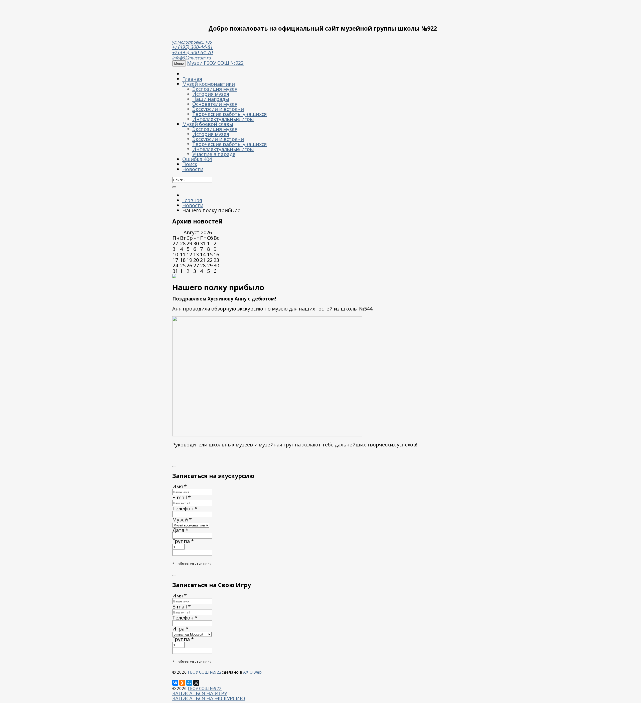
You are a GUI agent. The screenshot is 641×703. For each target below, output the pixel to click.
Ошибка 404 (197, 159)
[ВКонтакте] (175, 683)
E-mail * (181, 497)
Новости (192, 169)
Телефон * (185, 508)
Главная (192, 78)
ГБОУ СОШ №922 (205, 672)
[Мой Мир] (189, 683)
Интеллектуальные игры (223, 119)
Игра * (180, 628)
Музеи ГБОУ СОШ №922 (215, 62)
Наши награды (210, 99)
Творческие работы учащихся (229, 114)
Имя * (179, 486)
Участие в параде (213, 154)
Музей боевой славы (207, 124)
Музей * (182, 519)
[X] (196, 683)
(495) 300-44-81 (192, 47)
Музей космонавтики (208, 84)
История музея (210, 94)
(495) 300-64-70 (192, 52)
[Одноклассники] (182, 683)
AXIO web (252, 672)
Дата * (180, 530)
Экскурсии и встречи (218, 109)
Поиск (189, 164)
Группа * (183, 541)
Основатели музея (214, 104)
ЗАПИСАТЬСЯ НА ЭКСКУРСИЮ (208, 698)
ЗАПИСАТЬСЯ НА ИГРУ (199, 693)
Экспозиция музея (214, 89)
